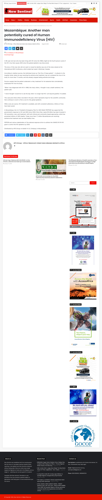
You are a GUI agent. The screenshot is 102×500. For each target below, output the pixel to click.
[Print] (21, 48)
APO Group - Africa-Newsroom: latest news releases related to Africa (23, 44)
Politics (20, 20)
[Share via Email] (17, 48)
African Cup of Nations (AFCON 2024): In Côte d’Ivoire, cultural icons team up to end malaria (16, 160)
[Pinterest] (35, 135)
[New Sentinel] (18, 11)
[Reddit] (39, 135)
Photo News (83, 20)
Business (34, 20)
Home (7, 20)
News (13, 20)
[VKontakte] (43, 135)
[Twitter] (10, 48)
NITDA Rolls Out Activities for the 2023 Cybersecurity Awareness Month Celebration (49, 176)
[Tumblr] (31, 135)
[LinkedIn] (13, 48)
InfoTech (65, 20)
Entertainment (43, 20)
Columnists (73, 20)
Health (58, 20)
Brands (27, 20)
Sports (52, 20)
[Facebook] (6, 48)
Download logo (9, 55)
